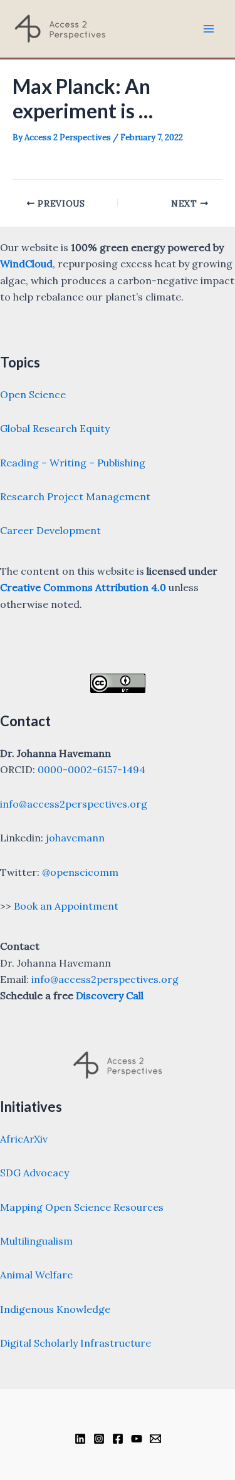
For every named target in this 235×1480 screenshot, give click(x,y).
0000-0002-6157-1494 (91, 769)
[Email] (155, 1438)
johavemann (75, 837)
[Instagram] (99, 1438)
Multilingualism (36, 1241)
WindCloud (26, 263)
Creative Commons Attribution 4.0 (83, 587)
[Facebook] (117, 1438)
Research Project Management (75, 496)
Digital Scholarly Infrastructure (75, 1343)
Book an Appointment (66, 906)
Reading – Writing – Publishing (72, 462)
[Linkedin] (80, 1438)
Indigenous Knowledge (55, 1309)
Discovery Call (110, 995)
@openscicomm (80, 872)
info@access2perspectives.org (73, 804)
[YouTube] (136, 1438)
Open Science (33, 394)
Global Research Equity (55, 428)
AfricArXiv (24, 1139)
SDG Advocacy (34, 1172)
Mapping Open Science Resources (82, 1207)
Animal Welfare (36, 1274)
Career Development (50, 530)
